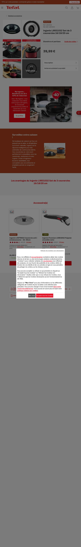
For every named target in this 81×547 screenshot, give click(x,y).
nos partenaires (37, 257)
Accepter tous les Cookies (45, 295)
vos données (47, 261)
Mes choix (32, 295)
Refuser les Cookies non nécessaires (52, 250)
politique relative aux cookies (27, 290)
